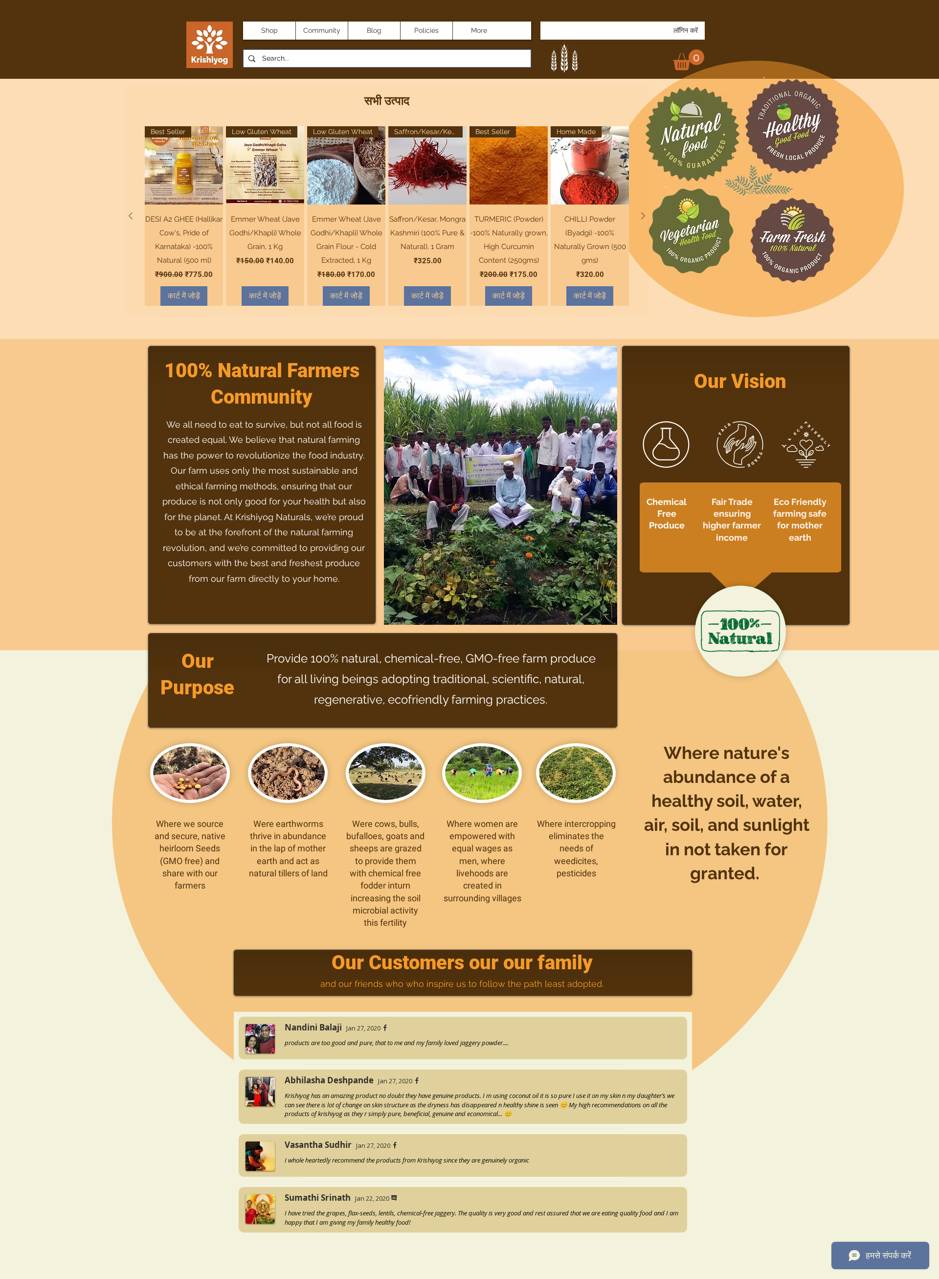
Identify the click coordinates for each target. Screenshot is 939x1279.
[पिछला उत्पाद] (130, 216)
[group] (387, 216)
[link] (688, 59)
